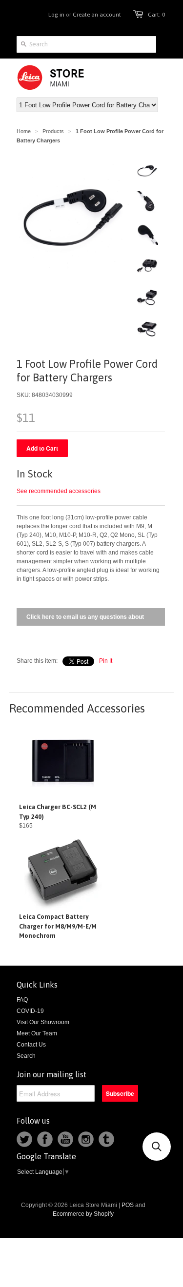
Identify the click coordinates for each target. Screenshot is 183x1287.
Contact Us (31, 1044)
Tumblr (106, 1139)
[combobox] (86, 44)
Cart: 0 (156, 14)
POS (128, 1205)
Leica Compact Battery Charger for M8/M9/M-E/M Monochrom (58, 926)
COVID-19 (30, 1011)
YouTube (65, 1139)
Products (53, 131)
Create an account (97, 14)
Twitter (24, 1139)
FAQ (22, 999)
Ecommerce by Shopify (83, 1213)
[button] (156, 1146)
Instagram (86, 1139)
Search (26, 1055)
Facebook (45, 1139)
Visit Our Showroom (43, 1022)
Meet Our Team (37, 1033)
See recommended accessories (59, 491)
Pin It (105, 660)
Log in (56, 14)
